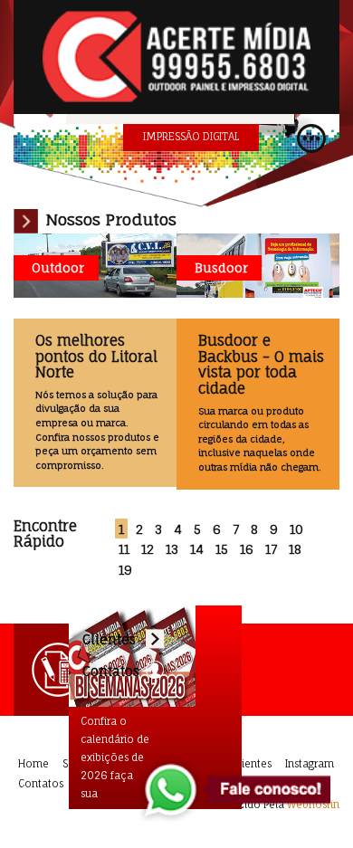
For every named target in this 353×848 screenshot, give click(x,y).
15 (221, 549)
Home (33, 763)
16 (246, 549)
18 (295, 549)
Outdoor (58, 268)
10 (296, 529)
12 (147, 549)
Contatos (40, 783)
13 (172, 549)
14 (197, 549)
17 (271, 549)
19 (125, 570)
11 (124, 549)
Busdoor (221, 268)
